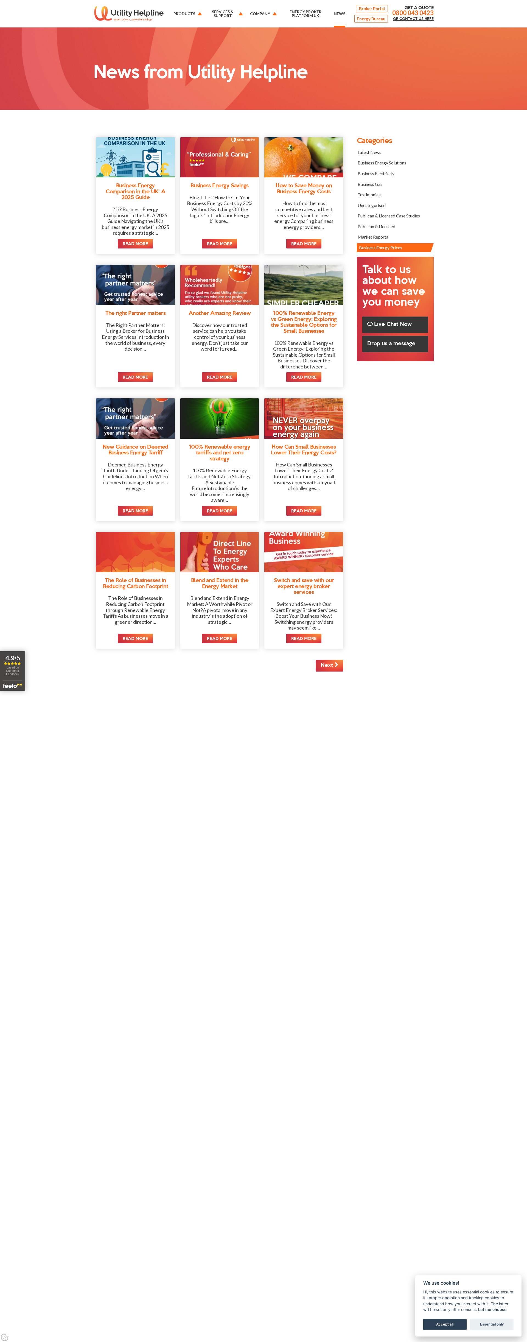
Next (328, 665)
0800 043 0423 (413, 13)
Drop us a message (391, 343)
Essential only (492, 1324)
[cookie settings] (5, 1337)
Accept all (444, 1324)
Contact (413, 19)
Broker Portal (372, 8)
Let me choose (492, 1309)
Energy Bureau (371, 18)
